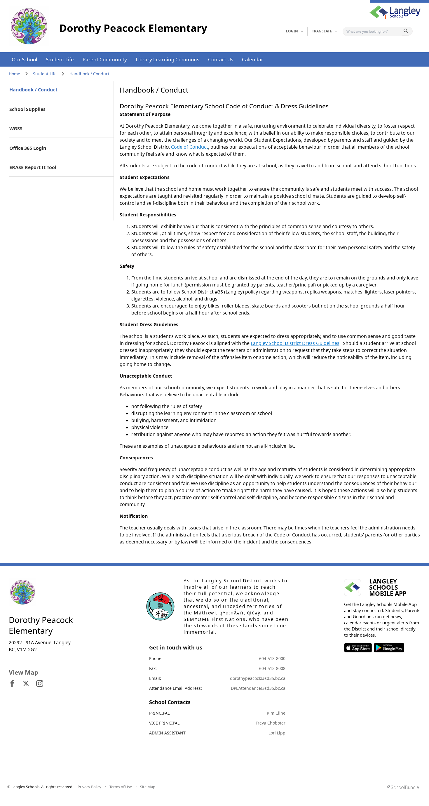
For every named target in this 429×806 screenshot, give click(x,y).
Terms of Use (120, 786)
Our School (24, 59)
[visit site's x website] (25, 684)
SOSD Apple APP (358, 647)
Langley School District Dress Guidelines (295, 343)
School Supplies (27, 109)
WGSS (15, 128)
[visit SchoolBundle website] (403, 787)
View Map (23, 672)
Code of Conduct (189, 147)
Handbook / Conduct (89, 74)
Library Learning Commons (167, 59)
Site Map (147, 786)
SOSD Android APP (389, 647)
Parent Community (105, 59)
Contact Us (220, 59)
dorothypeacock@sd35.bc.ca (257, 678)
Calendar (252, 59)
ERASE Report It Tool (32, 167)
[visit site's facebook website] (12, 684)
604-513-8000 (272, 658)
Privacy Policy (89, 786)
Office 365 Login (27, 148)
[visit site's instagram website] (39, 684)
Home (14, 74)
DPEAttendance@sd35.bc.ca (258, 688)
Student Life (60, 59)
